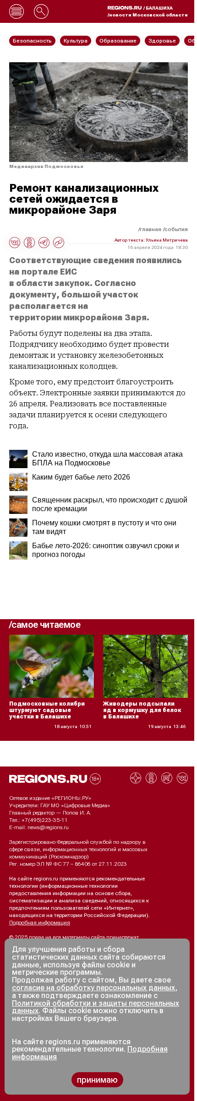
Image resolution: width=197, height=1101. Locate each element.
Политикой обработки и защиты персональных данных (95, 1007)
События (176, 229)
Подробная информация (39, 922)
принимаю (97, 1080)
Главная (150, 229)
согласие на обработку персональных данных (93, 987)
